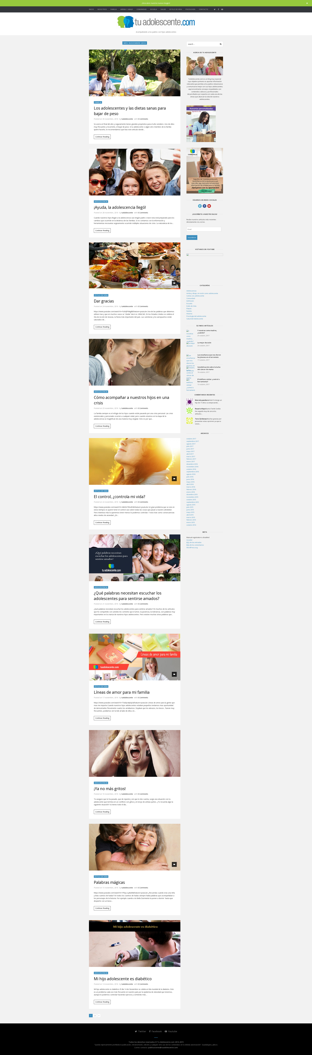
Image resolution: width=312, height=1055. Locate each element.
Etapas (189, 308)
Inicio (91, 9)
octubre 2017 (191, 439)
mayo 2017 (190, 451)
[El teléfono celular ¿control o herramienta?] (190, 383)
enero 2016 (190, 492)
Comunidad (142, 9)
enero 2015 (190, 522)
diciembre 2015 (192, 494)
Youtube (172, 1031)
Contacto (203, 9)
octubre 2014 (191, 525)
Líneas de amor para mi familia (122, 692)
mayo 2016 (190, 482)
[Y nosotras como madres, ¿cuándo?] (190, 334)
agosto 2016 (190, 474)
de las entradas (193, 542)
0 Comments (143, 119)
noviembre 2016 (192, 467)
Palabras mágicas (109, 882)
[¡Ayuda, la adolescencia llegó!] (134, 172)
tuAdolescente (127, 119)
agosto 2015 (190, 505)
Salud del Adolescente (194, 319)
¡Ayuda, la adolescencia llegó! (120, 207)
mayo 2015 (190, 512)
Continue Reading (102, 137)
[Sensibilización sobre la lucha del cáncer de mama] (190, 370)
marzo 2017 (190, 456)
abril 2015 (190, 515)
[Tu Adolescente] (156, 21)
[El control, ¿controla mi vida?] (134, 461)
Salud (163, 9)
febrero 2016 (191, 489)
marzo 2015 (190, 517)
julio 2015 (189, 507)
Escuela (153, 9)
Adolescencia (101, 201)
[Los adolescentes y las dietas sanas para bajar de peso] (134, 73)
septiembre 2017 (192, 441)
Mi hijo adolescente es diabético (123, 978)
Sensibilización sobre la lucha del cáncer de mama (208, 368)
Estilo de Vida (176, 9)
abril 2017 (190, 454)
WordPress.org (192, 547)
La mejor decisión (204, 343)
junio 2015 (190, 510)
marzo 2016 (190, 487)
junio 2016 (190, 479)
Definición (190, 301)
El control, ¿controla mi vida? (119, 496)
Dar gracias (104, 301)
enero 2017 (190, 461)
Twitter (142, 1031)
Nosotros (102, 9)
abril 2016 (190, 484)
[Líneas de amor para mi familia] (134, 657)
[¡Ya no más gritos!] (134, 753)
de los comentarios (195, 545)
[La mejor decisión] (190, 346)
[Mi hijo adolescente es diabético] (134, 943)
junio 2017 (190, 449)
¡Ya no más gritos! (110, 788)
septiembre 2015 (192, 502)
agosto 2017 (190, 444)
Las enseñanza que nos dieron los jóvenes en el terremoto (209, 356)
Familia (114, 9)
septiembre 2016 (192, 472)
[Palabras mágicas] (134, 847)
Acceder (189, 540)
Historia (189, 313)
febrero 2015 (191, 520)
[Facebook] (218, 9)
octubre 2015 (191, 499)
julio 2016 (189, 477)
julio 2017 (189, 446)
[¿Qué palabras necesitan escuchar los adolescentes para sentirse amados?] (134, 557)
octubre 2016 (191, 469)
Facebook (156, 1031)
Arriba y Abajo (126, 9)
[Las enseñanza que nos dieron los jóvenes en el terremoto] (190, 358)
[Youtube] (222, 9)
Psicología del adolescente (196, 316)
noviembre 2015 (192, 497)
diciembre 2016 (192, 464)
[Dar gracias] (134, 265)
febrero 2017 (191, 459)
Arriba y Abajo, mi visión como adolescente (202, 293)
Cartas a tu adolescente (195, 296)
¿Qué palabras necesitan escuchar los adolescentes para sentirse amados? (127, 595)
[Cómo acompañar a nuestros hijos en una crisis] (134, 362)
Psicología (190, 9)
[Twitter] (214, 9)
